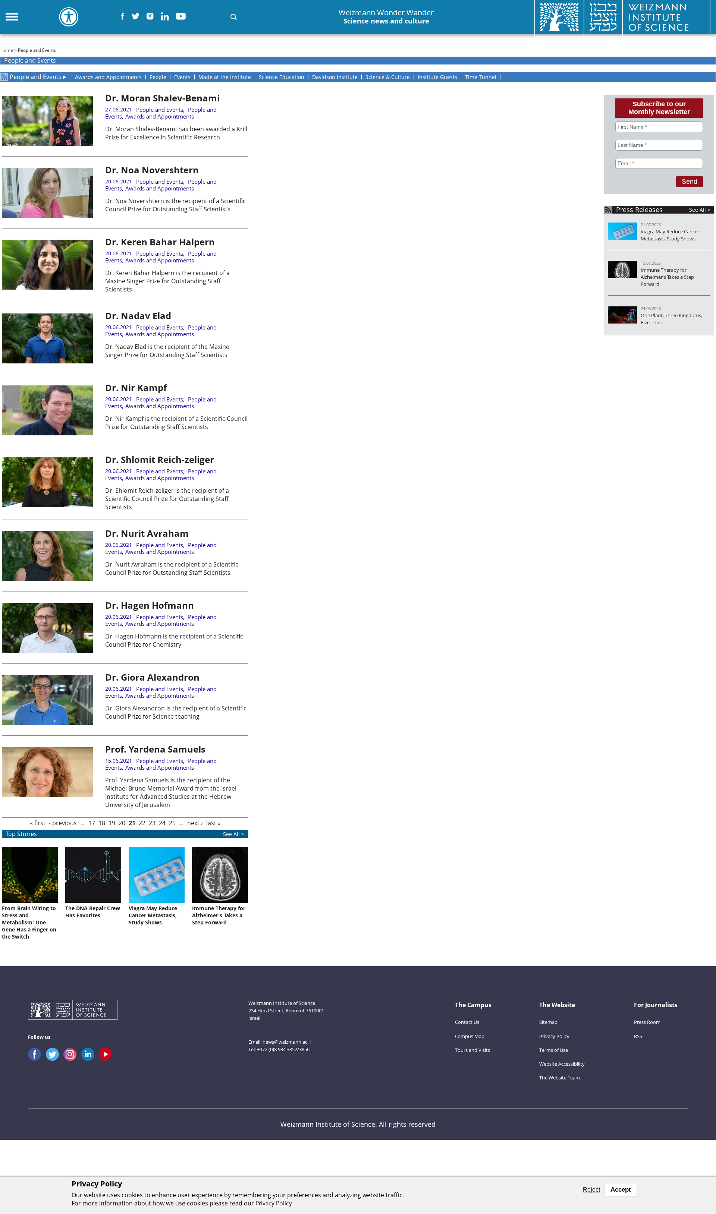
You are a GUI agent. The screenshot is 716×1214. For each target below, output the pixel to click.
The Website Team (559, 1077)
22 (142, 823)
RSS (638, 1036)
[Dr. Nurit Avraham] (47, 579)
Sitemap (548, 1022)
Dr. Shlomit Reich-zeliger (159, 459)
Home (6, 50)
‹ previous (63, 823)
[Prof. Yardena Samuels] (47, 795)
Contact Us (467, 1022)
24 (162, 823)
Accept (620, 1189)
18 (101, 823)
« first (37, 823)
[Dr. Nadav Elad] (47, 361)
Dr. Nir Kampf (136, 387)
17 (91, 823)
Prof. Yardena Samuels (155, 749)
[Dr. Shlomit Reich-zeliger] (47, 505)
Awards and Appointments (159, 116)
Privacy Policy (554, 1036)
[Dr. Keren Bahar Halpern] (47, 287)
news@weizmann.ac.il (287, 1041)
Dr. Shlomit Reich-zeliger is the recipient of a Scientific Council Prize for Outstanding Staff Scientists (167, 498)
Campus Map (469, 1036)
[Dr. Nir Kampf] (47, 433)
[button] (233, 17)
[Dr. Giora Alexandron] (47, 723)
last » (213, 823)
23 (152, 823)
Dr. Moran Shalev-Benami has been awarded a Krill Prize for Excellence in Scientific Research (176, 133)
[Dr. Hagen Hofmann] (47, 651)
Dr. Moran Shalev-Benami (162, 98)
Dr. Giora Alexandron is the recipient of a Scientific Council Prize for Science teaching (175, 712)
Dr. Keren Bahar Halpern (160, 242)
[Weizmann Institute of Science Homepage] (72, 1011)
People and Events (36, 77)
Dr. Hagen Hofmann (149, 605)
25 (172, 823)
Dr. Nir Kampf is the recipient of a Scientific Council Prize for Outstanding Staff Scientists (176, 422)
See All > (699, 209)
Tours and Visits (472, 1050)
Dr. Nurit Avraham (147, 533)
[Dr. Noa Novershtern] (47, 215)
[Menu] (12, 17)
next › (195, 823)
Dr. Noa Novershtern (152, 170)
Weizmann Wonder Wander (386, 17)
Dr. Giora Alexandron (152, 677)
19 (112, 823)
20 (122, 823)
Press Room (647, 1022)
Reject (591, 1189)
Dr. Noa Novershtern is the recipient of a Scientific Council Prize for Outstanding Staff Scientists (175, 205)
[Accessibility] (68, 16)
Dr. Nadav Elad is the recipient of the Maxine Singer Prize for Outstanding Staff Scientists (167, 351)
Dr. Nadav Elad (138, 315)
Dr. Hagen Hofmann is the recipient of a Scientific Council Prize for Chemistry (174, 640)
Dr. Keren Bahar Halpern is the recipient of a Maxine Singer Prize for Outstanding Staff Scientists (167, 281)
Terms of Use (553, 1050)
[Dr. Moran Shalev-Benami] (47, 143)
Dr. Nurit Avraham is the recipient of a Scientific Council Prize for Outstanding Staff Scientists (171, 568)
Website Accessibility (562, 1063)
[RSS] (4, 77)
